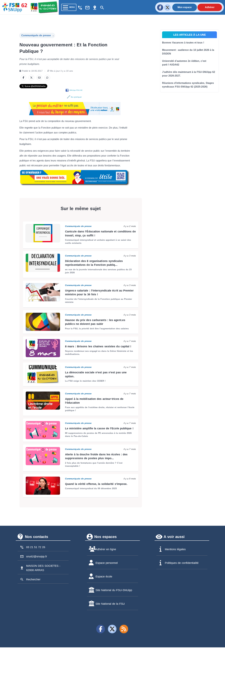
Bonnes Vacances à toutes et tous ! (183, 42)
